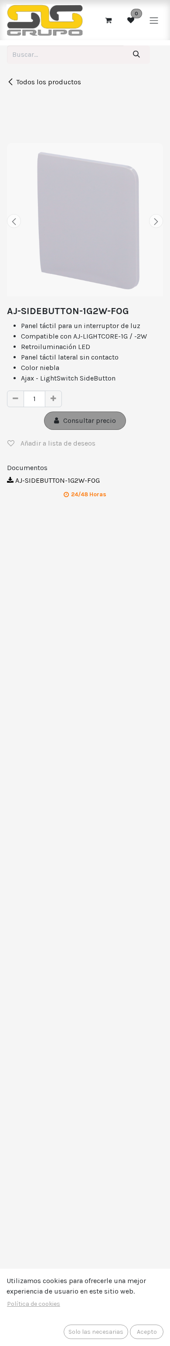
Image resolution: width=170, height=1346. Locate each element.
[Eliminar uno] (15, 399)
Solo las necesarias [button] (95, 1332)
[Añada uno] (53, 399)
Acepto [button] (147, 1332)
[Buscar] (136, 54)
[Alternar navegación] (153, 20)
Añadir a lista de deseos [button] (57, 443)
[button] (14, 221)
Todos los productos (48, 82)
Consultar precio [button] (89, 420)
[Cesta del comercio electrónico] (108, 20)
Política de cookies (33, 1304)
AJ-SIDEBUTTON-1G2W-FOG (57, 480)
